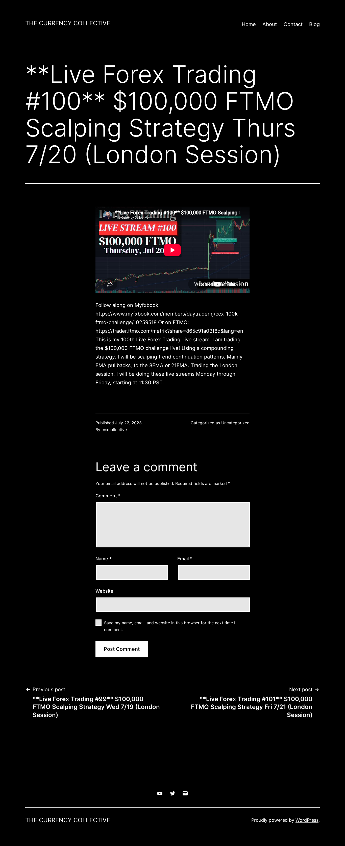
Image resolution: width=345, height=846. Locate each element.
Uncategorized (235, 422)
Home (249, 24)
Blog (314, 24)
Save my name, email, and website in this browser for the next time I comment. (169, 626)
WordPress (306, 820)
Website (104, 591)
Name (103, 558)
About (269, 24)
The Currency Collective (67, 23)
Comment (107, 495)
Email (184, 558)
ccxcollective (114, 429)
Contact (293, 24)
